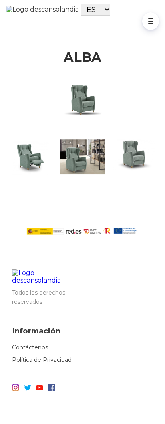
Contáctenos (30, 347)
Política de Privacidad (42, 359)
